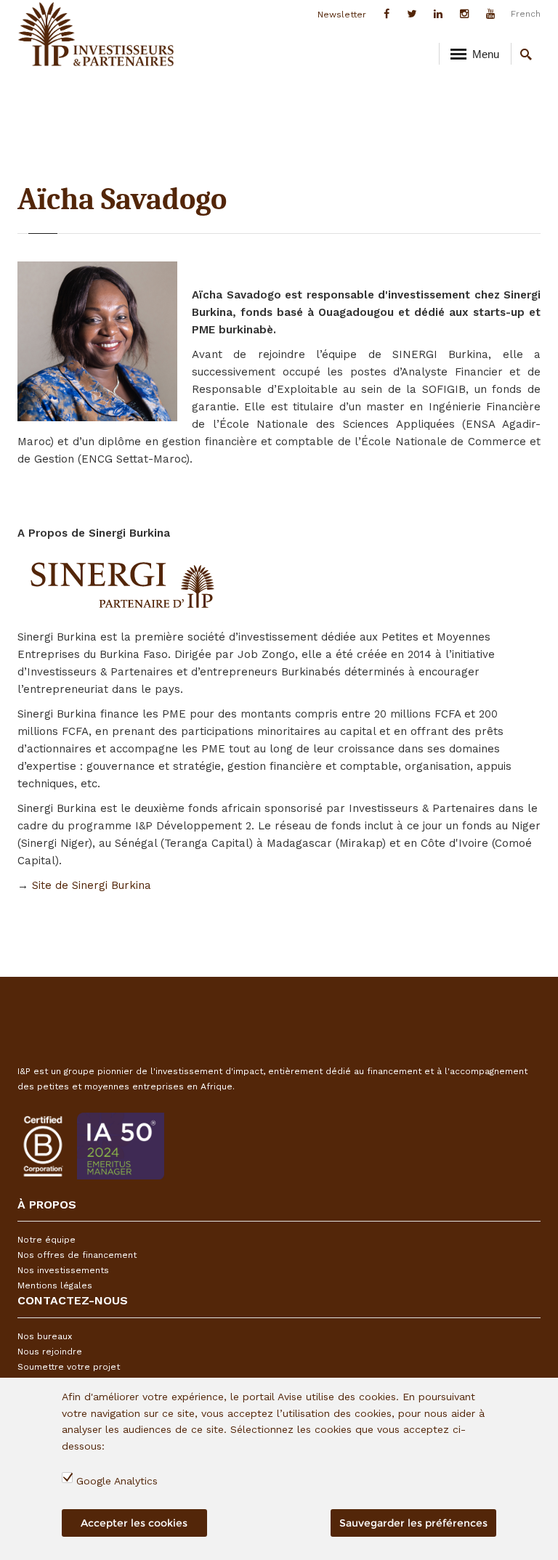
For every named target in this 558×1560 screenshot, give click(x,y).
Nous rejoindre (49, 1351)
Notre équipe (46, 1240)
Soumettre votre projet (68, 1367)
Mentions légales (54, 1285)
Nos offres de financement (77, 1255)
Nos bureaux (44, 1336)
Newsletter (342, 14)
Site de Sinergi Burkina (91, 885)
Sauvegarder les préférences (413, 1522)
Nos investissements (63, 1270)
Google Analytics (117, 1481)
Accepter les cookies (134, 1522)
